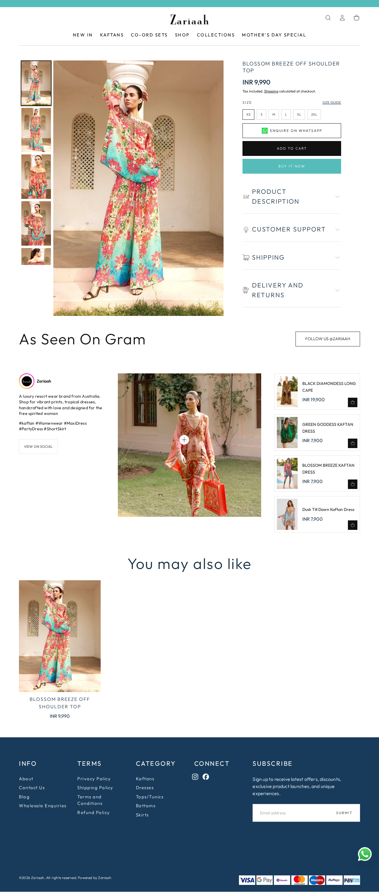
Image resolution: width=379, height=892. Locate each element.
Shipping (271, 91)
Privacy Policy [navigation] (94, 779)
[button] (328, 17)
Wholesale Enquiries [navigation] (43, 806)
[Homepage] (189, 20)
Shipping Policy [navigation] (95, 788)
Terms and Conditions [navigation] (89, 800)
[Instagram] (196, 778)
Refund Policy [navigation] (93, 813)
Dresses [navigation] (145, 788)
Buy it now (291, 166)
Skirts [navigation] (142, 815)
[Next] (215, 188)
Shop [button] (182, 35)
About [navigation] (26, 779)
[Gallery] (121, 188)
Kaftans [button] (112, 35)
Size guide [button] (331, 102)
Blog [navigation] (24, 797)
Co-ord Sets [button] (149, 35)
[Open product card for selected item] (184, 440)
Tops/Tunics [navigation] (150, 797)
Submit (344, 813)
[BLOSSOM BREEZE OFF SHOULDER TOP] (60, 636)
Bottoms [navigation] (146, 806)
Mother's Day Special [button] (274, 35)
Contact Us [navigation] (32, 788)
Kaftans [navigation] (145, 779)
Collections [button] (216, 35)
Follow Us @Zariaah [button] (327, 338)
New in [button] (83, 35)
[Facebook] (207, 778)
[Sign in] (342, 17)
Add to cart (292, 148)
